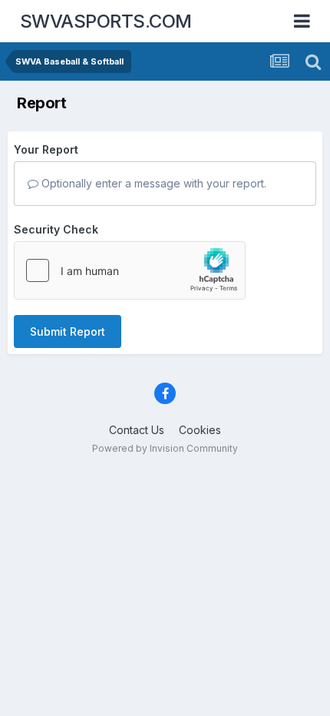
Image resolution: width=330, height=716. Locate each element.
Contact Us (136, 429)
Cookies (200, 429)
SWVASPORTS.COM (106, 21)
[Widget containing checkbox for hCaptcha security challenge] (130, 270)
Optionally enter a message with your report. (152, 183)
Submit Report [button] (67, 331)
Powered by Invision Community (165, 448)
